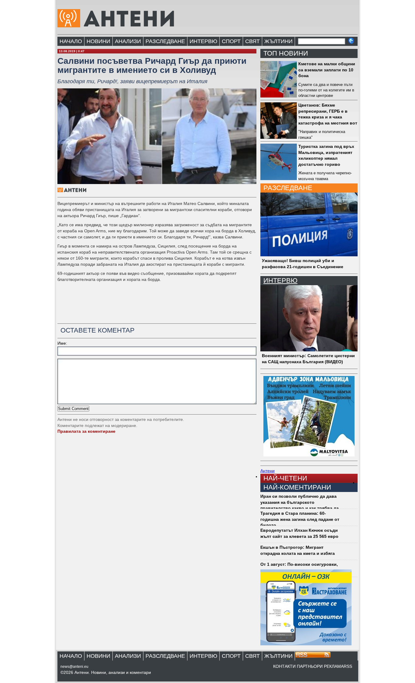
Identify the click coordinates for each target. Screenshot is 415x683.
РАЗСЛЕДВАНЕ (165, 41)
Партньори (310, 666)
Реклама (334, 666)
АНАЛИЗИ (128, 41)
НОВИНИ (98, 41)
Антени (267, 470)
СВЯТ (252, 41)
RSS (348, 666)
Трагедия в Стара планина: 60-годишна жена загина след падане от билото (299, 519)
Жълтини (278, 41)
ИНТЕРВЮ (203, 41)
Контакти (284, 666)
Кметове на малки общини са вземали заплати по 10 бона (326, 69)
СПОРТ (231, 41)
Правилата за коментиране (86, 431)
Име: (62, 343)
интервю (280, 280)
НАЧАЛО (71, 41)
